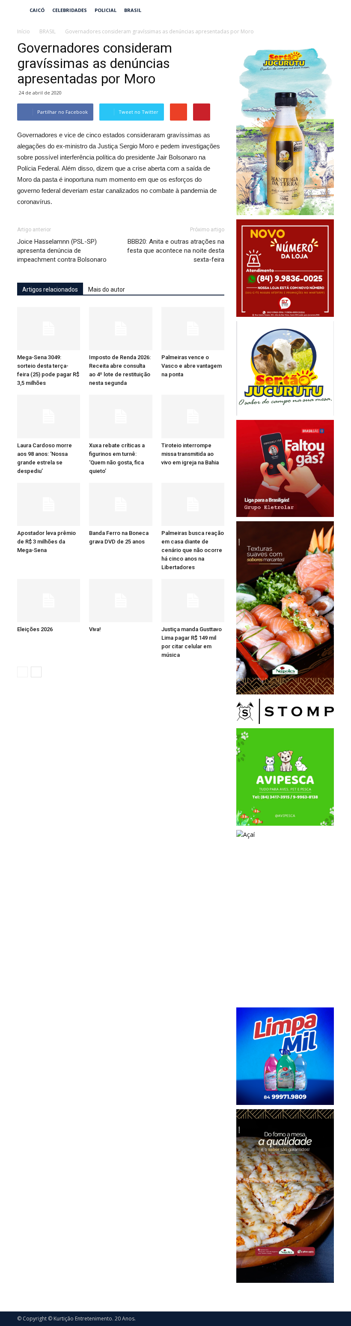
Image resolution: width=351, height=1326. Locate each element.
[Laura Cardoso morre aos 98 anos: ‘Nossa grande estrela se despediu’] (48, 416)
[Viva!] (120, 600)
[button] (323, 10)
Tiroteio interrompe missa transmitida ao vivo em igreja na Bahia (190, 454)
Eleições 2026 (35, 629)
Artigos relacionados (50, 289)
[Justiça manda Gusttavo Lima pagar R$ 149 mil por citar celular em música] (192, 600)
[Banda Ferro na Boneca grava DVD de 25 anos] (120, 504)
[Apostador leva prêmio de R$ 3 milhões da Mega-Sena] (48, 504)
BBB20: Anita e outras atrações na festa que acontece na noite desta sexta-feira (175, 250)
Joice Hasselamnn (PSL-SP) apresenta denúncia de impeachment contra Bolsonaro (62, 250)
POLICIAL (105, 10)
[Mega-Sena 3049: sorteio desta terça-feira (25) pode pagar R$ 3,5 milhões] (48, 328)
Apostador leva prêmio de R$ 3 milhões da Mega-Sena (46, 541)
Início (23, 31)
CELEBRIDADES (69, 10)
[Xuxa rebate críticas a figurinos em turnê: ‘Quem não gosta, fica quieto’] (120, 416)
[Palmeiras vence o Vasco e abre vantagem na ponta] (192, 328)
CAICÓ (37, 10)
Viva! (95, 629)
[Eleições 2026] (48, 600)
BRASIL (132, 10)
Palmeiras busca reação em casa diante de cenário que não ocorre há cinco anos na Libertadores (192, 550)
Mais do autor (106, 289)
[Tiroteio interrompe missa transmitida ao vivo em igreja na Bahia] (192, 416)
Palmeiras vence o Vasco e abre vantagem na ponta (191, 366)
